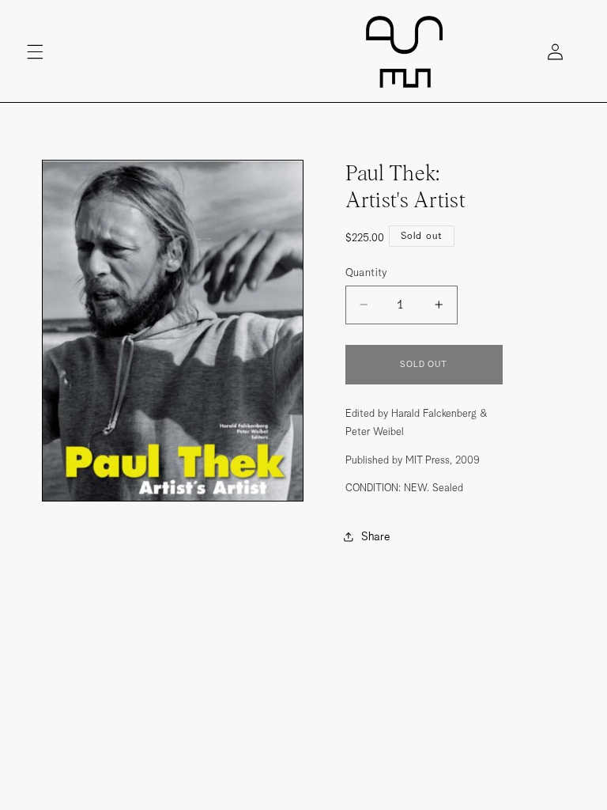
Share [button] (375, 536)
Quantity (366, 272)
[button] (35, 51)
